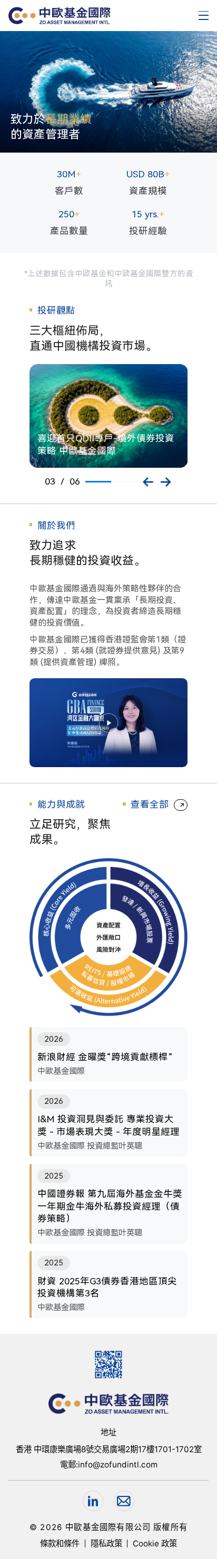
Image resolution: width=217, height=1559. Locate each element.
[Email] (124, 1501)
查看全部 (150, 804)
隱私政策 (106, 1543)
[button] (148, 482)
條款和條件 (60, 1543)
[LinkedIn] (93, 1501)
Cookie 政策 (155, 1543)
